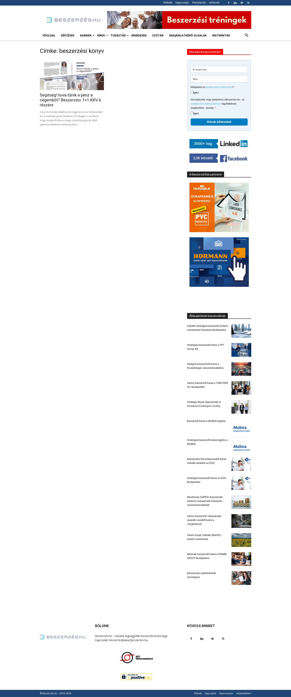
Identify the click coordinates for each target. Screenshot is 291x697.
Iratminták (221, 35)
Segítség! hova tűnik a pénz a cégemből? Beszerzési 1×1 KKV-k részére (70, 100)
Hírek (101, 35)
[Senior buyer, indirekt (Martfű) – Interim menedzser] (241, 540)
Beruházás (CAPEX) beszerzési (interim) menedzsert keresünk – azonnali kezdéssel (205, 501)
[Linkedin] (235, 3)
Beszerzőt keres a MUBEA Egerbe (206, 421)
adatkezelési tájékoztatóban (206, 103)
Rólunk (167, 2)
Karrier (85, 35)
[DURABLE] (219, 207)
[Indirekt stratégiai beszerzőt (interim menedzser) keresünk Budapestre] (241, 331)
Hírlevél (214, 2)
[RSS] (248, 3)
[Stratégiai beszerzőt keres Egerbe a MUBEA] (241, 445)
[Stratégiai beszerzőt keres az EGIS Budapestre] (241, 483)
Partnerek (199, 2)
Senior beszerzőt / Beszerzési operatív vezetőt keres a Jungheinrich (204, 520)
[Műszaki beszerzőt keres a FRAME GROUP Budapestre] (241, 559)
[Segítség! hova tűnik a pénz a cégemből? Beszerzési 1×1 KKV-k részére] (72, 74)
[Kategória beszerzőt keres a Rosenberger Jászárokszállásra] (241, 369)
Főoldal (49, 35)
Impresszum (226, 693)
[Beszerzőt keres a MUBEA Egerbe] (241, 426)
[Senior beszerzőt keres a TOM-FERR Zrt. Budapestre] (241, 388)
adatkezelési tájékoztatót (219, 87)
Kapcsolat (182, 2)
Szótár (158, 35)
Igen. (196, 92)
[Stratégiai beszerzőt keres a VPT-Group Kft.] (241, 350)
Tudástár (118, 35)
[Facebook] (229, 3)
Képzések (67, 35)
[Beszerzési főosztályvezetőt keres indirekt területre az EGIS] (241, 464)
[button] (246, 36)
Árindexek (139, 35)
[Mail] (242, 3)
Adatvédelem (243, 693)
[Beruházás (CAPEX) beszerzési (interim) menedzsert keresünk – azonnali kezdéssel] (241, 502)
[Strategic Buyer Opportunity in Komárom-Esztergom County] (241, 407)
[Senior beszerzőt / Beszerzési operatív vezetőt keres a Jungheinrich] (241, 521)
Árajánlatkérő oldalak (188, 35)
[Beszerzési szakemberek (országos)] (241, 578)
